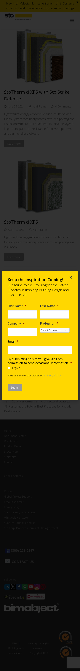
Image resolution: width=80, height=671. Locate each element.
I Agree (16, 368)
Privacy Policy (52, 375)
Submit (15, 387)
